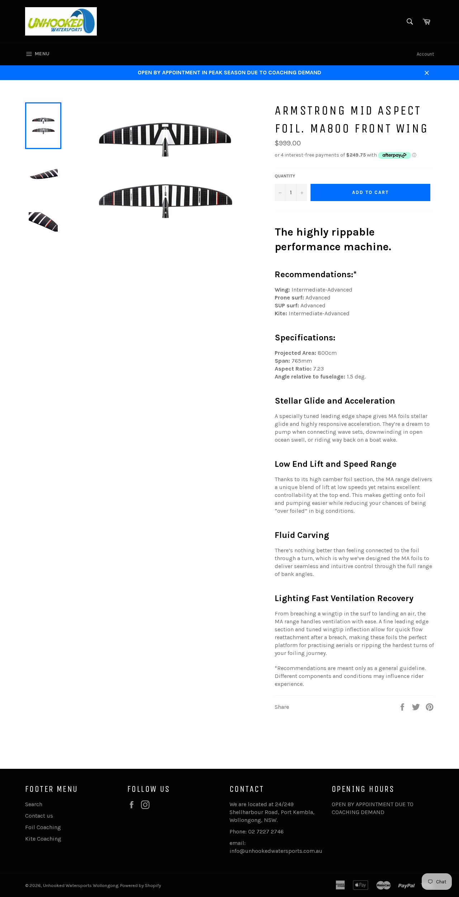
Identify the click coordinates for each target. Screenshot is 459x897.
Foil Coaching (43, 827)
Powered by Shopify (140, 885)
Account (425, 54)
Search (33, 804)
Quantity (285, 175)
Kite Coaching (43, 838)
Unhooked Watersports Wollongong (80, 885)
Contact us (39, 815)
